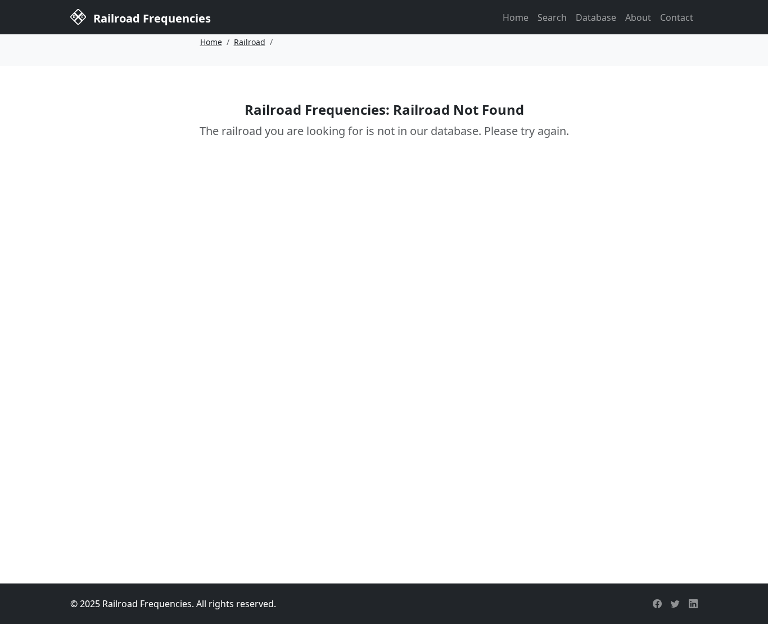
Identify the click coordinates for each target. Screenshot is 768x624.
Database (596, 17)
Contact (676, 17)
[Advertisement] (384, 472)
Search (552, 17)
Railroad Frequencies (151, 18)
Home (515, 17)
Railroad (249, 42)
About (638, 17)
